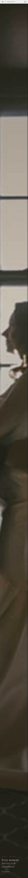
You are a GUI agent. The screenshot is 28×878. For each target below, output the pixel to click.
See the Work (6, 871)
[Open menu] (25, 2)
